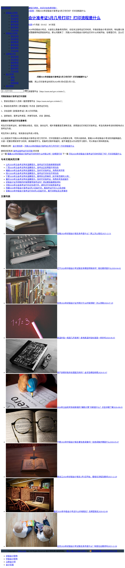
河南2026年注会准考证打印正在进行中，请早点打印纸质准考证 (33, 185)
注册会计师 (11, 54)
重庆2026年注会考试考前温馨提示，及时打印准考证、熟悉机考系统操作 (37, 179)
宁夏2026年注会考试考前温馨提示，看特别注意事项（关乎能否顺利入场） (38, 176)
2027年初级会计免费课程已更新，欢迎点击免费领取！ (34, 8)
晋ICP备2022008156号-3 (76, 551)
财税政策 (15, 83)
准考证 (16, 151)
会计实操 (10, 74)
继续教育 (15, 22)
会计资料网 (6, 8)
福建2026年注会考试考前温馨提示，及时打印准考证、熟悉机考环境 (35, 170)
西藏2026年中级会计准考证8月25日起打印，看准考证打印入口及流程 (35, 188)
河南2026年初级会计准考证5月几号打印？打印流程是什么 (51, 18)
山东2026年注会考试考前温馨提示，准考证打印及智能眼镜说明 (33, 165)
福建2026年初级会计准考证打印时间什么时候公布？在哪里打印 (34, 154)
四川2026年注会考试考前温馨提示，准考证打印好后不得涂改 (32, 173)
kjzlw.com (22, 551)
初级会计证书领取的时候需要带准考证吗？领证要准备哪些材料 (33, 182)
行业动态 (15, 30)
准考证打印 (24, 151)
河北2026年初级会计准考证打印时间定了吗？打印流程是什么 (95, 154)
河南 (31, 151)
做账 (13, 77)
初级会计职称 (12, 13)
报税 (13, 80)
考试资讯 (15, 19)
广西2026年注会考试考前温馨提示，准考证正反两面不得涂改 (32, 167)
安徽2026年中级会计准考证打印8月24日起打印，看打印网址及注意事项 (36, 191)
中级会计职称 (12, 33)
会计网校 (10, 86)
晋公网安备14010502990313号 (104, 551)
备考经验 (15, 25)
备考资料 (15, 27)
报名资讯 (15, 16)
